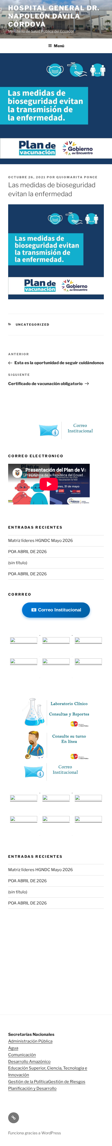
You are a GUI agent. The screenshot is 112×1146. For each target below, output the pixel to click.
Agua (13, 1048)
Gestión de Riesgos (66, 1081)
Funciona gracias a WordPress (34, 1133)
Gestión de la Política (28, 1081)
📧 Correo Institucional (56, 609)
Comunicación (22, 1054)
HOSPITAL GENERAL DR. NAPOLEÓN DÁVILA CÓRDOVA (53, 16)
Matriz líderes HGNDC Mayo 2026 (40, 540)
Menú (59, 45)
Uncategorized (33, 324)
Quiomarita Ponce (77, 177)
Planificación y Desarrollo (32, 1088)
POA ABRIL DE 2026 (27, 551)
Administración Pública (30, 1041)
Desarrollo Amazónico (29, 1061)
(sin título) (17, 562)
